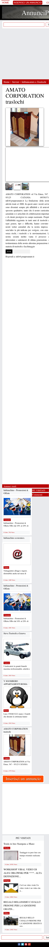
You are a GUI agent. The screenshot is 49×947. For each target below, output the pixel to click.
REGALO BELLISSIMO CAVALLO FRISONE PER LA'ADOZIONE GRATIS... (22, 905)
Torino (6, 567)
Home (5, 2)
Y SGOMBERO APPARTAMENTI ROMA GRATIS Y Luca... (15, 684)
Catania (6, 758)
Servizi (15, 81)
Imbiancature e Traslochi (34, 81)
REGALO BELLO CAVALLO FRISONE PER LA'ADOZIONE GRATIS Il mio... (31, 921)
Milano (6, 913)
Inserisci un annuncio (28, 2)
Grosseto (7, 520)
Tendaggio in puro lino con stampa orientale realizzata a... (30, 855)
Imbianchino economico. (14, 537)
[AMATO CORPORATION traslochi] (11, 186)
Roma (6, 711)
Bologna (7, 881)
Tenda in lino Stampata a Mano (19, 843)
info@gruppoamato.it (25, 256)
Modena (7, 848)
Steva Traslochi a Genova (14, 633)
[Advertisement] (24, 53)
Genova (6, 663)
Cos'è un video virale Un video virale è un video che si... (30, 888)
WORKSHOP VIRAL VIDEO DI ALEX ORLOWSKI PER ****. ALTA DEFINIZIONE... (23, 873)
